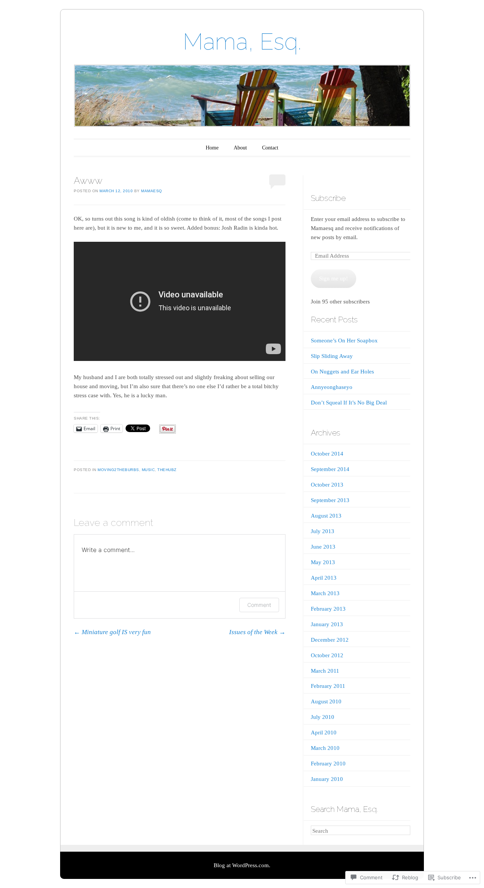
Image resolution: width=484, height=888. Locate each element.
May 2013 (323, 562)
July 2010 (322, 717)
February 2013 (328, 609)
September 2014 (330, 469)
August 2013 (326, 516)
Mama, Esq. (242, 41)
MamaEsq (151, 191)
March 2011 (325, 671)
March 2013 (325, 593)
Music (148, 470)
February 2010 (328, 763)
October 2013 (327, 485)
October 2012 (327, 655)
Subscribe (328, 198)
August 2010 (326, 701)
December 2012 (330, 640)
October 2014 (327, 454)
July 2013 (322, 531)
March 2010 (325, 748)
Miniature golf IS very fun (112, 632)
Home (212, 148)
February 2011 (328, 686)
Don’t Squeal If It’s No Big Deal (349, 403)
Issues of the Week (257, 632)
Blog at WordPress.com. (242, 865)
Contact (270, 148)
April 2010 (324, 732)
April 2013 (324, 578)
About (240, 148)
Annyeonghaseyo (331, 387)
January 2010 (327, 779)
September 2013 (330, 500)
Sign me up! (333, 278)
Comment (259, 605)
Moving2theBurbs (118, 470)
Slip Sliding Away (332, 356)
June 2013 (323, 547)
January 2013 (327, 624)
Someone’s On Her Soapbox (344, 340)
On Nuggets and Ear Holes (342, 372)
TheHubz (167, 470)
